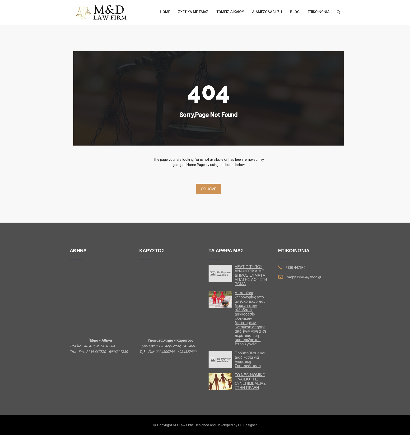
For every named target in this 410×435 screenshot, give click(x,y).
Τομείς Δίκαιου (230, 12)
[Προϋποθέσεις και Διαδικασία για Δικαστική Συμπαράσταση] (220, 359)
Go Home (208, 189)
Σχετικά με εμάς (193, 12)
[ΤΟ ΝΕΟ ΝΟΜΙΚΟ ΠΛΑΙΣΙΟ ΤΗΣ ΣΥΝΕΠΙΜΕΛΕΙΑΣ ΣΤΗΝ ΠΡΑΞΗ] (220, 381)
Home (165, 12)
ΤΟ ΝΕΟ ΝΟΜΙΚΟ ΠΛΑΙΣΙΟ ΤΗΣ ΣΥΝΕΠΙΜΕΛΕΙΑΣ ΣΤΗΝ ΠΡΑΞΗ (250, 381)
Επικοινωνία (319, 12)
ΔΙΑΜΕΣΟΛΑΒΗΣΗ (267, 12)
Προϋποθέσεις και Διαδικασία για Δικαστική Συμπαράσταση (250, 359)
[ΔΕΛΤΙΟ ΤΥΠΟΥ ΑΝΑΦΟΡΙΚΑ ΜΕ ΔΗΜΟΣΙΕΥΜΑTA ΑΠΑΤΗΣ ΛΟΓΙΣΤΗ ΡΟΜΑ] (220, 273)
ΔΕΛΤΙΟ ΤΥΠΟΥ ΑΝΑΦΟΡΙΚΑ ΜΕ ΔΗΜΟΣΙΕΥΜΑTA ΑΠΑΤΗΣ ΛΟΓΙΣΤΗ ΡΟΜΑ (251, 275)
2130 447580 (295, 268)
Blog (295, 12)
